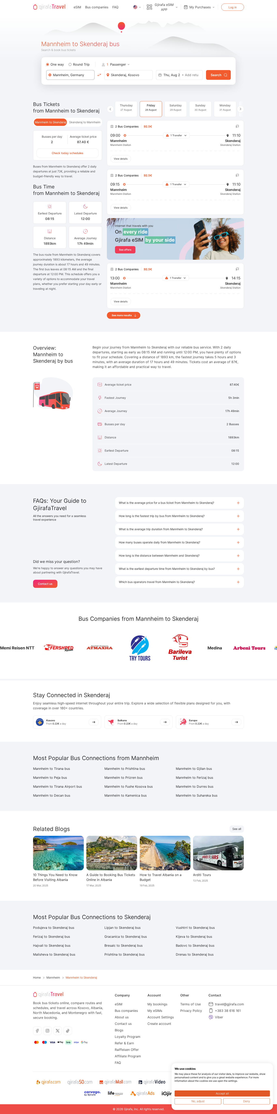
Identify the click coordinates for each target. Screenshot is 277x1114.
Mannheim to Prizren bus (123, 777)
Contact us (45, 583)
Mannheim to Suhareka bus (196, 795)
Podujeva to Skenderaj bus (53, 928)
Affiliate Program (128, 1056)
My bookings (157, 1004)
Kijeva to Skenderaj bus (194, 936)
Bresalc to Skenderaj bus (123, 945)
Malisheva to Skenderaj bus (54, 954)
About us (122, 1017)
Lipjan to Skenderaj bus (122, 928)
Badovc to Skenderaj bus (195, 945)
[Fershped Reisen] (42, 648)
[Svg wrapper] (48, 1082)
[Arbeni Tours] (232, 648)
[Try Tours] (123, 648)
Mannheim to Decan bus (51, 795)
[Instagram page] (47, 1031)
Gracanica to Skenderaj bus (125, 936)
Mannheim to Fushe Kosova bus (128, 786)
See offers (125, 249)
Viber (219, 1017)
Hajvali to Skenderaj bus (51, 945)
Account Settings (160, 1017)
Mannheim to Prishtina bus (124, 769)
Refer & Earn (124, 1043)
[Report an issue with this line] (237, 126)
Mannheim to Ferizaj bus (194, 777)
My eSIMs (154, 1011)
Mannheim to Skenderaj (50, 122)
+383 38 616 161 (228, 1011)
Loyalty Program (127, 1037)
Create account (159, 1024)
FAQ (115, 7)
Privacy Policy (191, 1011)
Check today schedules (67, 153)
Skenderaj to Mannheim (84, 122)
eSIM (77, 7)
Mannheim (53, 977)
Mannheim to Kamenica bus (125, 795)
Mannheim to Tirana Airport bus (57, 786)
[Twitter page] (58, 1031)
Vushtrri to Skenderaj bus (195, 928)
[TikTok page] (68, 1031)
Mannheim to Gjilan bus (194, 769)
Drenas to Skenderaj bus (195, 954)
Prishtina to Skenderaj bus (124, 954)
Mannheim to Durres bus (194, 786)
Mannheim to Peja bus (50, 777)
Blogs (119, 1030)
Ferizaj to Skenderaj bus (51, 936)
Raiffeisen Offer (127, 1050)
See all (236, 829)
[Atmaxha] (82, 648)
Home (37, 977)
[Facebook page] (37, 1031)
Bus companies (96, 7)
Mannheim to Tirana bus (51, 769)
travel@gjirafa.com (229, 1004)
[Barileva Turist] (163, 648)
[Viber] (210, 1017)
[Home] (49, 7)
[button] (179, 503)
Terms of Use (190, 1004)
